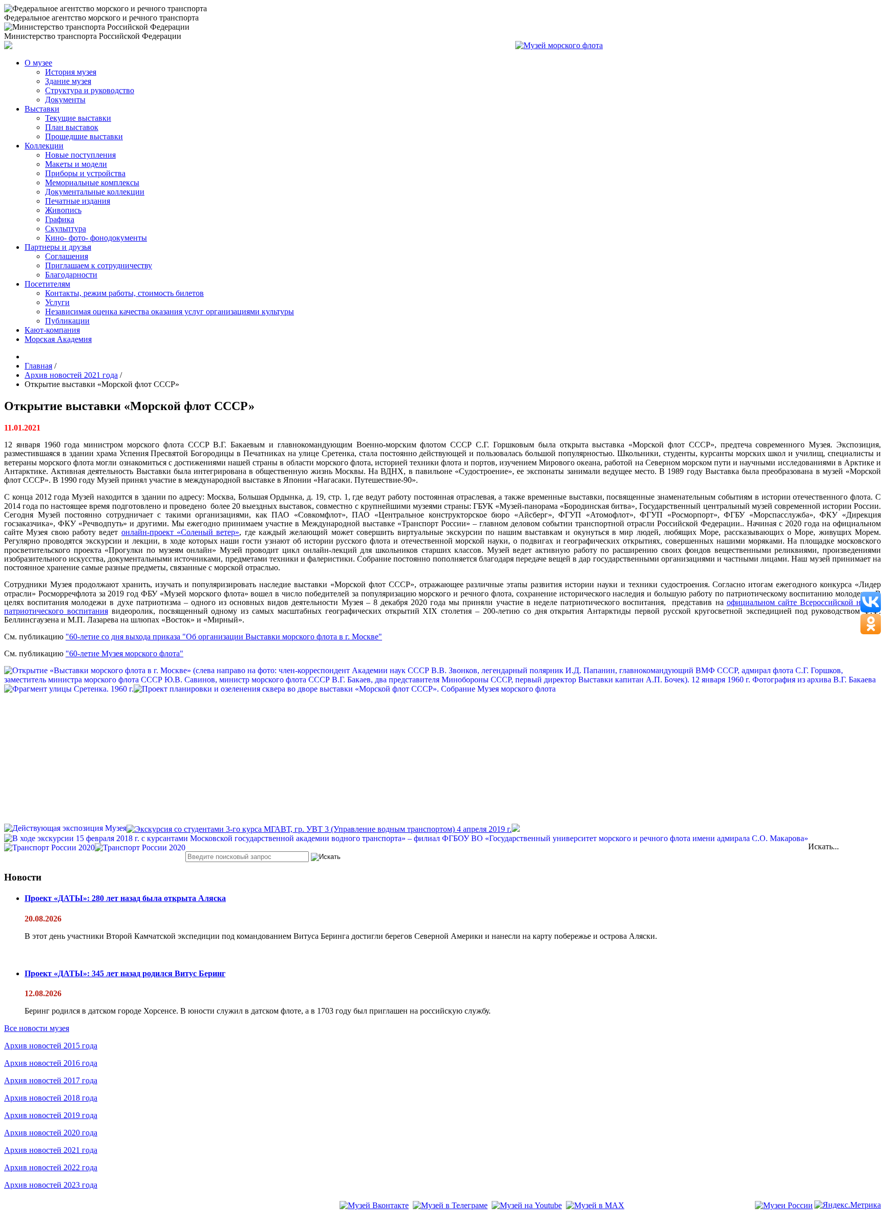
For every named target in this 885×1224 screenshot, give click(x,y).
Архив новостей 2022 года (50, 1167)
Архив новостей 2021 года (50, 1150)
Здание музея (68, 81)
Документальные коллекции (94, 191)
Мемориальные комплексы (92, 182)
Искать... (823, 846)
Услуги (57, 302)
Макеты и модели (76, 164)
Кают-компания (52, 330)
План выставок (71, 127)
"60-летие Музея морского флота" (124, 653)
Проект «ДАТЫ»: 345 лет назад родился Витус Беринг (125, 973)
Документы (65, 99)
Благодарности (71, 274)
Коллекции (44, 145)
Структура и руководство (89, 90)
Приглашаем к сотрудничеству (98, 265)
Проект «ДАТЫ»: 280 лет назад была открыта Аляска (125, 898)
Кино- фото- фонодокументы (96, 237)
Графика (59, 219)
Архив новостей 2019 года (50, 1115)
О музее (38, 62)
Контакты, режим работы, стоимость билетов (124, 293)
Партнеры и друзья (58, 247)
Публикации (67, 320)
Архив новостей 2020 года (50, 1132)
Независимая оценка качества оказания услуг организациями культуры (169, 311)
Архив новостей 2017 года (50, 1080)
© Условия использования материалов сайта (61, 1219)
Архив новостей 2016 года (50, 1063)
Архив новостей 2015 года (50, 1045)
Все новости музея (36, 1028)
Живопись (63, 210)
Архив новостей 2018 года (50, 1097)
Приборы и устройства (85, 173)
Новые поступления (80, 155)
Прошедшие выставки (84, 136)
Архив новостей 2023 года (50, 1184)
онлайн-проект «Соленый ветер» (180, 532)
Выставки (42, 108)
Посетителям (47, 284)
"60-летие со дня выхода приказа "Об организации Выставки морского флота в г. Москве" (224, 636)
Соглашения (66, 256)
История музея (70, 72)
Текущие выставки (78, 118)
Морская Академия (58, 339)
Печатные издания (77, 201)
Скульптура (65, 228)
